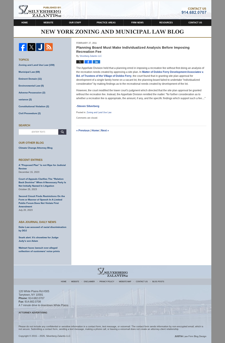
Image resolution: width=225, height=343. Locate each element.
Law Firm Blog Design (190, 336)
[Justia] (40, 47)
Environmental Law (31, 85)
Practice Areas (106, 22)
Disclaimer (89, 281)
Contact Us (195, 22)
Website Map (125, 281)
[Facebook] (23, 47)
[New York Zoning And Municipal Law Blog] (112, 32)
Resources (166, 22)
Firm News (137, 22)
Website (48, 22)
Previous (83, 130)
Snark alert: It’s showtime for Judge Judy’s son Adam (38, 239)
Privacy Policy (106, 281)
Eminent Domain (30, 78)
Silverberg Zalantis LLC (58, 336)
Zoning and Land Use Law (99, 112)
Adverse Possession (32, 92)
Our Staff (75, 22)
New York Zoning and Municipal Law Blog (39, 11)
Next (105, 130)
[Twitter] (31, 47)
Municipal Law (29, 72)
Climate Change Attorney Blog (36, 148)
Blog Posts (158, 281)
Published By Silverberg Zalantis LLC (194, 11)
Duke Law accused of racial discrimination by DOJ (42, 229)
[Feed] (48, 47)
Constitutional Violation (34, 106)
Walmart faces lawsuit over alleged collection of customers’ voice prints (39, 249)
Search (62, 132)
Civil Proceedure (30, 113)
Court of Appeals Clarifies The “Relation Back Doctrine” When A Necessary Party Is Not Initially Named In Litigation (42, 182)
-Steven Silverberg (87, 106)
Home (24, 22)
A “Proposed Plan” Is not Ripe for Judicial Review (42, 167)
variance (25, 99)
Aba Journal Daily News (37, 222)
